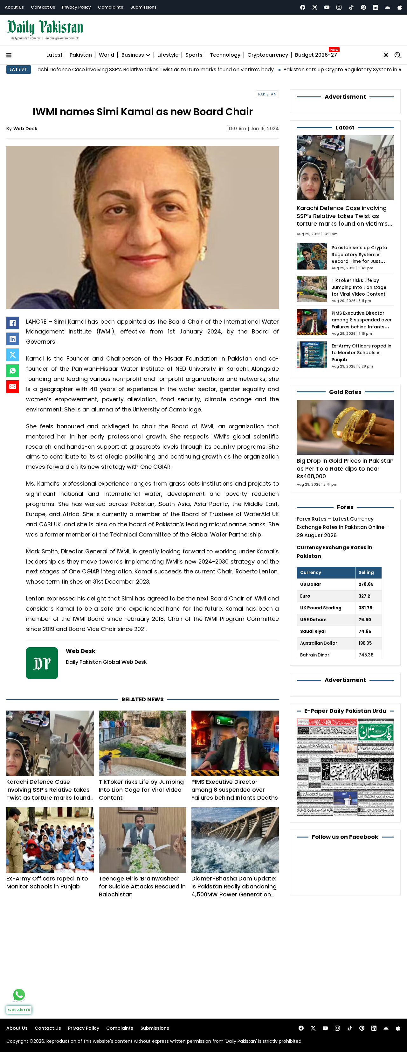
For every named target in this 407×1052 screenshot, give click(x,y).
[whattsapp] (19, 995)
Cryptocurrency (267, 55)
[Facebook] (302, 7)
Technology (225, 55)
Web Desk (25, 128)
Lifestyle (167, 55)
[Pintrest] (363, 7)
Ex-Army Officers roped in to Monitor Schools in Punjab (47, 882)
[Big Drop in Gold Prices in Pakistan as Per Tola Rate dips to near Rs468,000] (345, 427)
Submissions (143, 7)
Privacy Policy (76, 7)
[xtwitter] (314, 7)
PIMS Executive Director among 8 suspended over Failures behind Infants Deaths (234, 790)
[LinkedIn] (12, 339)
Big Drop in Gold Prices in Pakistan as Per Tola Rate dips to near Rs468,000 (345, 468)
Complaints (110, 7)
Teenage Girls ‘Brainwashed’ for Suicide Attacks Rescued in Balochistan (142, 886)
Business (132, 55)
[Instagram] (338, 7)
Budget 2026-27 (316, 55)
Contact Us (43, 7)
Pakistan (81, 55)
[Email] (12, 386)
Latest (54, 55)
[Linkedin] (375, 7)
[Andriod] (387, 7)
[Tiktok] (351, 7)
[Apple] (399, 7)
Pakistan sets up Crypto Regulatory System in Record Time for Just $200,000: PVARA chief (359, 258)
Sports (194, 55)
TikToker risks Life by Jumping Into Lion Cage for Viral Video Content (141, 790)
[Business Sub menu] (147, 55)
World (106, 55)
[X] (12, 354)
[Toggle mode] (386, 55)
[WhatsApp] (12, 370)
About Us (14, 7)
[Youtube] (326, 7)
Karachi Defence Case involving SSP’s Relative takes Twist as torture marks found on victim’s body (48, 793)
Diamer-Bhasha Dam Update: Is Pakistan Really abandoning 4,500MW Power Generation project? (234, 890)
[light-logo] (46, 30)
